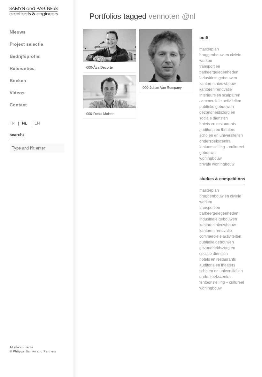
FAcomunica (37, 358)
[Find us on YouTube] (54, 318)
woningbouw (210, 158)
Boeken (18, 80)
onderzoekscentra (215, 141)
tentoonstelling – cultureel (221, 282)
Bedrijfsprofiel (25, 56)
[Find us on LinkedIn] (28, 318)
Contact (18, 104)
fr (12, 123)
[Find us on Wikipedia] (41, 318)
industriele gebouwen (218, 78)
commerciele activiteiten (220, 101)
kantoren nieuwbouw (217, 83)
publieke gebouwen (216, 106)
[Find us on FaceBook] (16, 318)
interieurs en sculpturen (219, 95)
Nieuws (18, 32)
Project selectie (26, 44)
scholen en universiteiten (221, 135)
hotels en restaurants (217, 124)
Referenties (22, 68)
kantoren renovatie (215, 89)
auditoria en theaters (217, 129)
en (37, 123)
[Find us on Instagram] (16, 332)
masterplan (209, 49)
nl (24, 123)
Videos (17, 92)
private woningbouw (217, 164)
